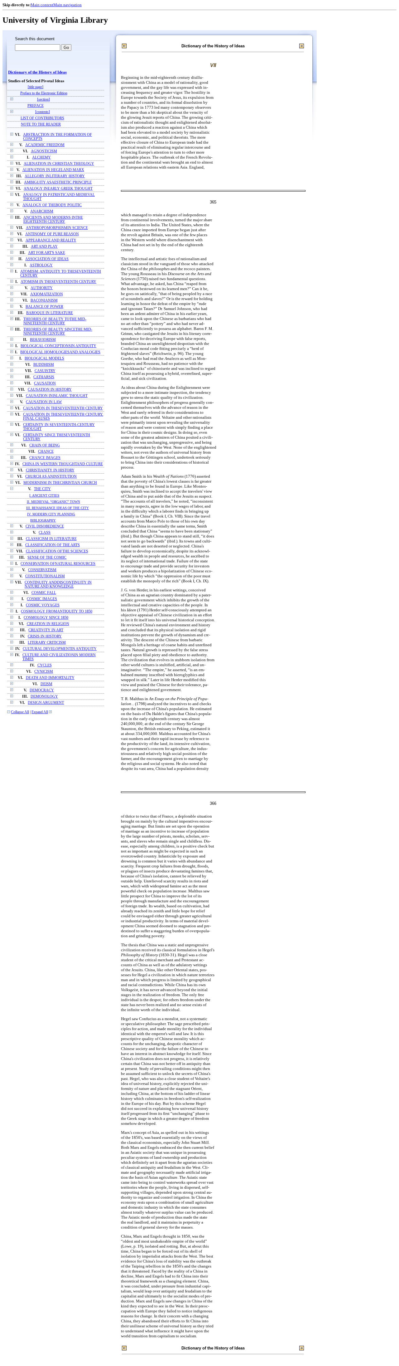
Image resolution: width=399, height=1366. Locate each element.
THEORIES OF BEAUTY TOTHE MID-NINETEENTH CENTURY (54, 321)
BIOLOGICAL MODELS (44, 358)
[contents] (42, 112)
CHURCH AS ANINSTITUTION (51, 477)
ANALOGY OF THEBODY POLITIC (52, 205)
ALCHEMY (41, 157)
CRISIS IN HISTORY (45, 636)
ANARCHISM (41, 211)
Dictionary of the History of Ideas (37, 72)
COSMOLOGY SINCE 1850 (46, 618)
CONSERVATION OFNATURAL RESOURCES (58, 564)
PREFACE (35, 106)
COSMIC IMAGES (42, 599)
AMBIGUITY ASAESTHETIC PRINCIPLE (58, 182)
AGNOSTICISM (44, 151)
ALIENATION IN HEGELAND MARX (53, 170)
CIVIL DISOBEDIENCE (45, 526)
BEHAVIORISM (43, 340)
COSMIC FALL (43, 593)
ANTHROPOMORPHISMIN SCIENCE (57, 228)
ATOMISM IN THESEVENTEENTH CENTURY (58, 282)
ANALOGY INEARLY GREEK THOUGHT (58, 189)
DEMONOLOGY (44, 697)
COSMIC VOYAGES (43, 605)
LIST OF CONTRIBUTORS (42, 118)
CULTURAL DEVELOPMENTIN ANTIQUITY (60, 649)
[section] (43, 100)
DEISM (46, 684)
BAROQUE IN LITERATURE (49, 313)
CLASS (44, 533)
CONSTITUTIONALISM (45, 576)
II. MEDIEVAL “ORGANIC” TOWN (53, 502)
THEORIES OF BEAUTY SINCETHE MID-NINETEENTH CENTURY (57, 331)
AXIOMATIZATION (46, 294)
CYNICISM (43, 672)
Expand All (39, 712)
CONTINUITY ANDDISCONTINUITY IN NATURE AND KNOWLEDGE (58, 584)
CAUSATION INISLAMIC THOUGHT (57, 396)
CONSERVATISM (42, 570)
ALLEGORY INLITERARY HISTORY (55, 176)
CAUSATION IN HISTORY (50, 390)
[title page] (35, 87)
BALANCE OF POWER (44, 307)
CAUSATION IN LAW (44, 402)
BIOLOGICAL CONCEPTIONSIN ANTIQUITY (58, 346)
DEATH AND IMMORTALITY (50, 678)
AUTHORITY (42, 288)
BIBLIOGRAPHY (43, 520)
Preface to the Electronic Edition (43, 93)
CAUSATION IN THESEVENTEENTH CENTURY (63, 408)
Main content (42, 4)
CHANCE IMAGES (44, 458)
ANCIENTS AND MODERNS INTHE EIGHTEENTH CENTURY (53, 220)
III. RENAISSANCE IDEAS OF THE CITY (57, 508)
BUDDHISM (43, 365)
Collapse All (20, 712)
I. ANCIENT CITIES (44, 495)
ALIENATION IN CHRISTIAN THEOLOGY (59, 164)
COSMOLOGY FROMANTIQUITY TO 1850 (56, 611)
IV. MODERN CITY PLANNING (51, 514)
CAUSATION (45, 383)
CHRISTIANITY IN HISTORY (50, 470)
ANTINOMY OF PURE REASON (52, 234)
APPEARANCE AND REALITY (51, 240)
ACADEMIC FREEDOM (45, 145)
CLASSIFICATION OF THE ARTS (52, 545)
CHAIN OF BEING (44, 445)
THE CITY (42, 489)
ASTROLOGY (41, 265)
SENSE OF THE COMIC (46, 558)
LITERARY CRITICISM (47, 643)
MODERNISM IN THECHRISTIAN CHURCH (60, 483)
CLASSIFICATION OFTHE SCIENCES (57, 551)
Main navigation (67, 4)
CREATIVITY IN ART (45, 630)
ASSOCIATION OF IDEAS (47, 259)
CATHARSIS (43, 377)
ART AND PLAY (44, 247)
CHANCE (46, 452)
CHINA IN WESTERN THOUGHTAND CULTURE (62, 464)
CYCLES (44, 665)
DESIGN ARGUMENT (46, 703)
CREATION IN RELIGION (48, 624)
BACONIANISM (44, 301)
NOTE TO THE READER (41, 124)
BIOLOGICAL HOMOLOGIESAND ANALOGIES (60, 352)
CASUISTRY (45, 371)
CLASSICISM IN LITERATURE (51, 539)
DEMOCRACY (42, 690)
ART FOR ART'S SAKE (46, 253)
